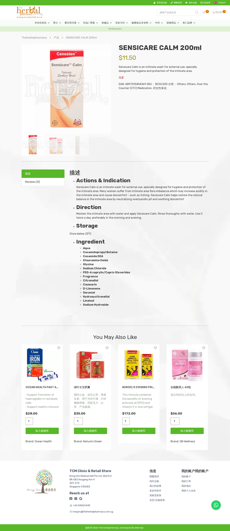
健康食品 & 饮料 (140, 22)
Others (181, 84)
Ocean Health (43, 441)
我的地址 (186, 486)
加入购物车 (42, 430)
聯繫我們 (178, 3)
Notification (115, 28)
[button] (216, 505)
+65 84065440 (81, 505)
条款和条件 (155, 490)
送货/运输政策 (157, 500)
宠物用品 (171, 22)
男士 (55, 22)
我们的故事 (205, 3)
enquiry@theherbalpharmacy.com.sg (93, 511)
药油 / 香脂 (89, 22)
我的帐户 (186, 476)
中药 (157, 22)
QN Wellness (187, 441)
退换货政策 (155, 495)
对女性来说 (40, 22)
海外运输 (193, 3)
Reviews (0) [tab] (32, 181)
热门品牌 (187, 22)
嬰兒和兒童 (70, 22)
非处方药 (120, 22)
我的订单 (186, 481)
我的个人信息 (189, 490)
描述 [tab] (27, 173)
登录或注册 (162, 3)
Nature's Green (92, 441)
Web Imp (139, 527)
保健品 (105, 22)
